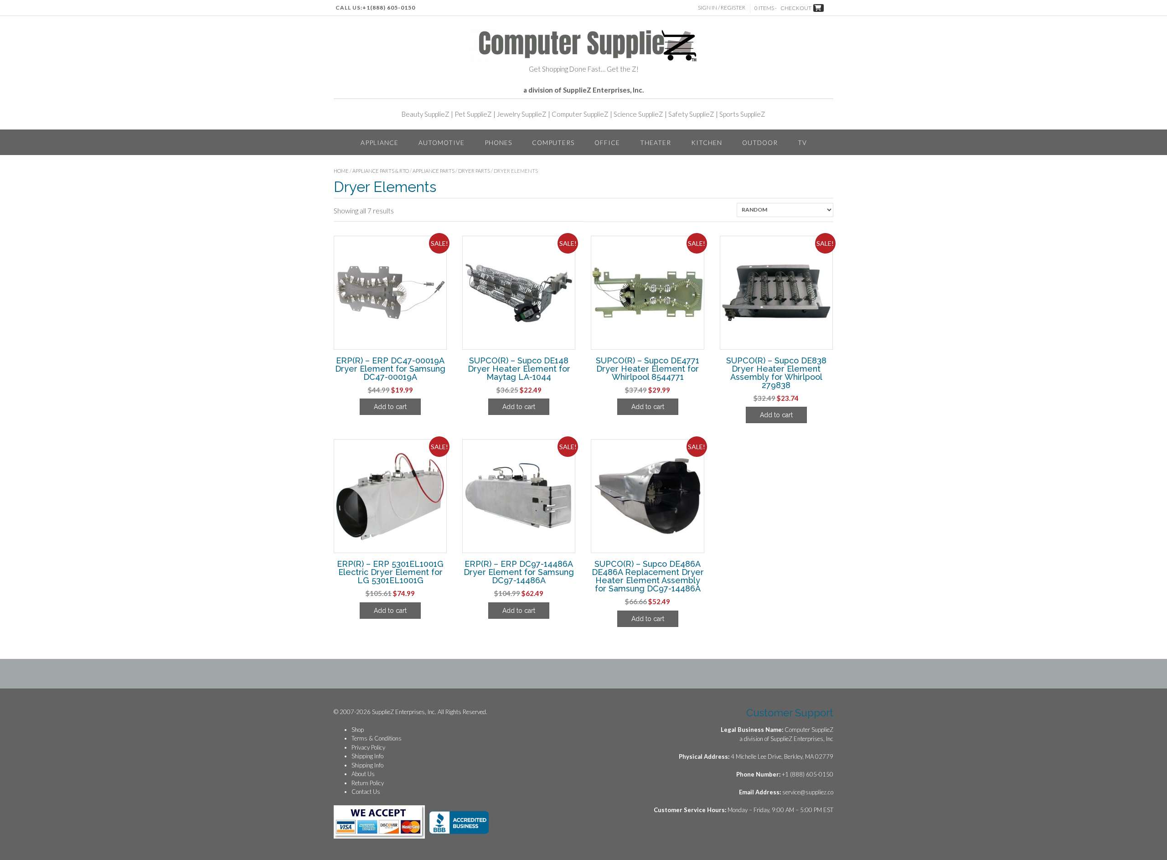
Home (341, 171)
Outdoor (760, 142)
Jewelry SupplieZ (522, 114)
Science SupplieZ (638, 114)
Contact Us (365, 791)
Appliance (379, 142)
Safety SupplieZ (691, 114)
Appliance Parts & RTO (380, 171)
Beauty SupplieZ (425, 114)
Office (607, 142)
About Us (363, 773)
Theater (655, 142)
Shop (357, 729)
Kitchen (706, 142)
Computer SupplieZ (580, 114)
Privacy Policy (368, 747)
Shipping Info (367, 756)
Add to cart (390, 406)
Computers (553, 142)
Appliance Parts (433, 171)
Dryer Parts (474, 171)
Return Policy (367, 783)
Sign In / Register (721, 7)
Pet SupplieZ (473, 114)
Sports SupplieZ (742, 114)
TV (802, 142)
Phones (498, 142)
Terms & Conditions (376, 738)
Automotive (441, 142)
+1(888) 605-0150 (388, 7)
